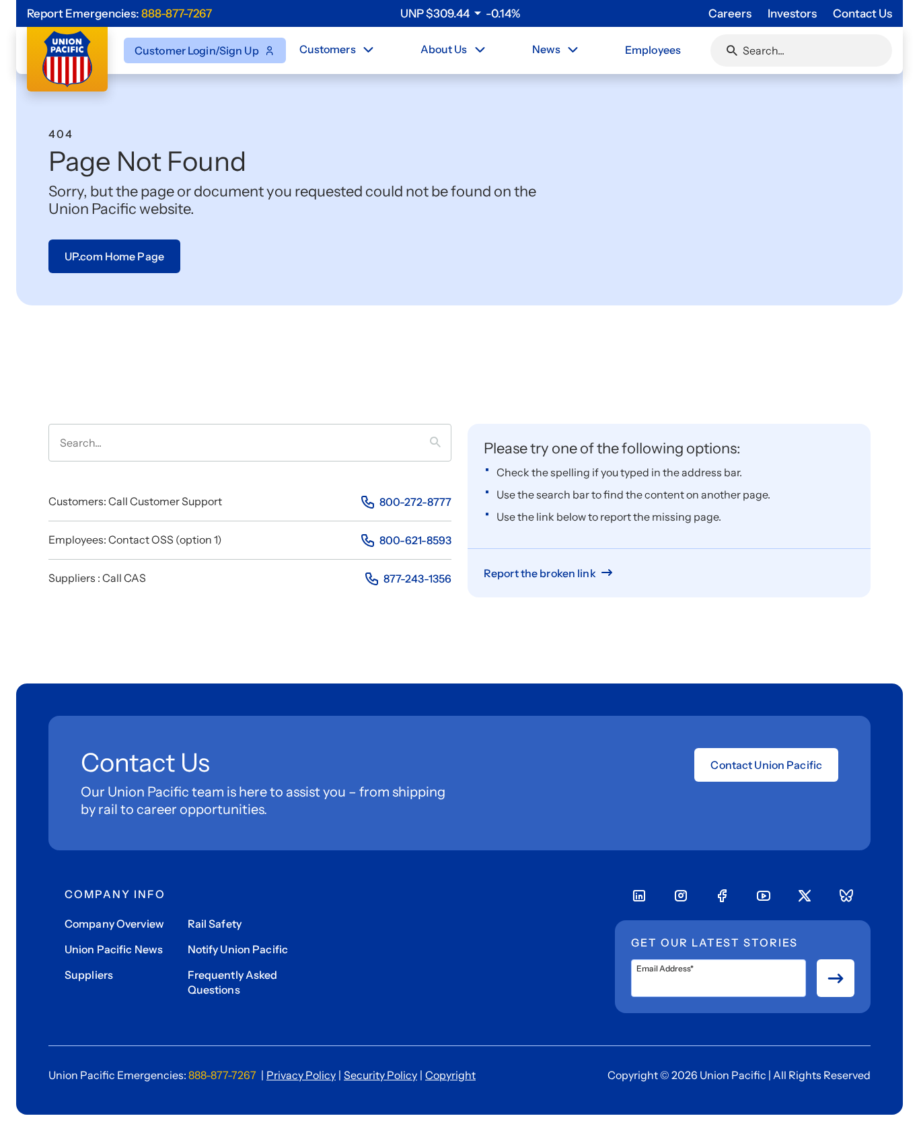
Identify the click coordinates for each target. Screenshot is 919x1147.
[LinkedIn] (639, 896)
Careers (729, 13)
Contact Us (862, 13)
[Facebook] (722, 896)
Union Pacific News (114, 949)
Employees (653, 50)
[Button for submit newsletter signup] (835, 978)
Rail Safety (215, 923)
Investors (792, 13)
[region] (460, 13)
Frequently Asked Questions (233, 982)
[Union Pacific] (67, 59)
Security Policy (380, 1075)
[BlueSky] (846, 896)
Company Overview (114, 923)
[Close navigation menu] (368, 50)
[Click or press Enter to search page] (732, 50)
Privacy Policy (301, 1075)
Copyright (450, 1075)
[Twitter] (805, 896)
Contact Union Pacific (766, 765)
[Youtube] (764, 896)
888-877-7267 (176, 13)
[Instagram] (681, 896)
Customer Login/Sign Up (197, 50)
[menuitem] (338, 50)
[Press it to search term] (440, 442)
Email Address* (665, 969)
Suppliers (89, 975)
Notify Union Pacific (238, 949)
